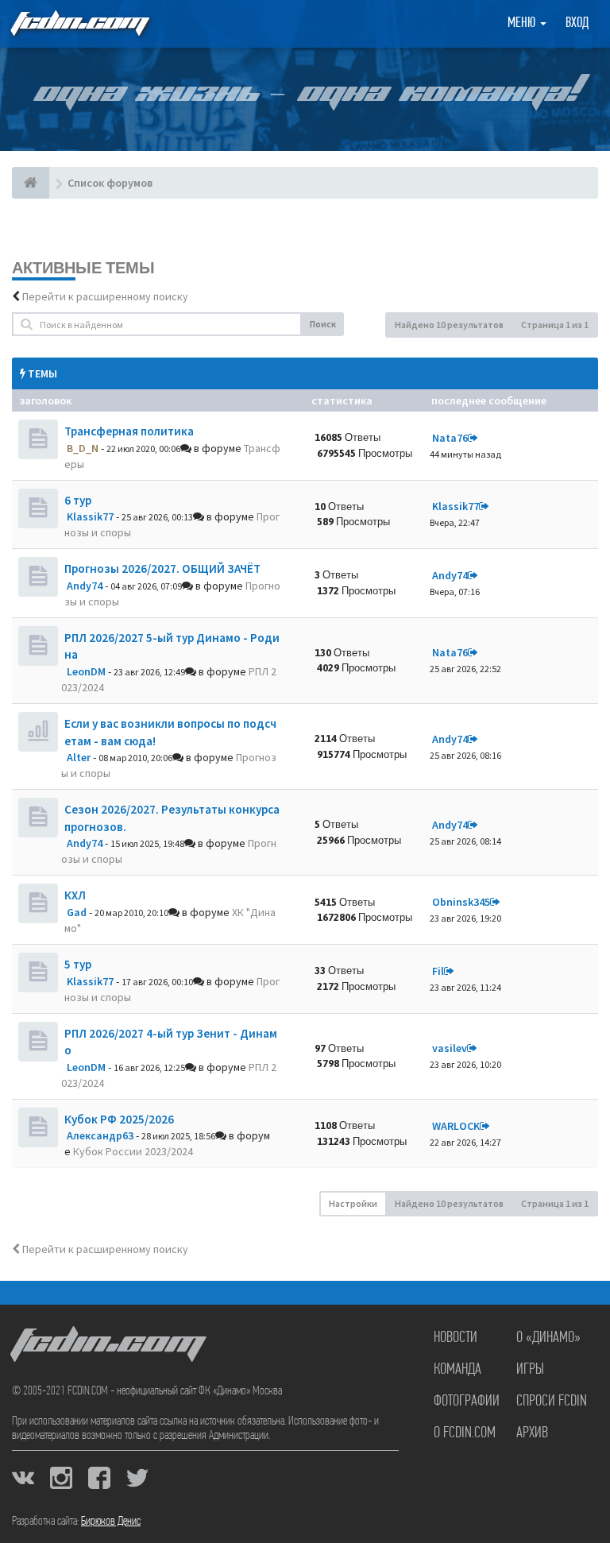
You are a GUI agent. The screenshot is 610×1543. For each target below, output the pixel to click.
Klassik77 (90, 516)
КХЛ (75, 895)
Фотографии (467, 1402)
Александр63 (100, 1135)
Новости (455, 1338)
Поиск (323, 324)
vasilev (449, 1048)
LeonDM (86, 671)
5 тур (77, 964)
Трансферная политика (129, 431)
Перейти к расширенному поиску (105, 296)
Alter (79, 757)
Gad (77, 912)
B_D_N (82, 448)
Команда (457, 1370)
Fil (438, 971)
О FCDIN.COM (465, 1433)
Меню (523, 24)
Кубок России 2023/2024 (133, 1151)
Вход (577, 24)
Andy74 (84, 585)
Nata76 (450, 438)
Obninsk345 (461, 902)
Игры (530, 1370)
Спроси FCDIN (551, 1402)
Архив (532, 1433)
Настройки (353, 1203)
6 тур (77, 500)
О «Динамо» (548, 1338)
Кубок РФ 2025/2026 (119, 1119)
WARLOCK (456, 1126)
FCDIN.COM (78, 23)
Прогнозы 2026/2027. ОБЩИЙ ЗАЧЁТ (162, 568)
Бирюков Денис (111, 1521)
